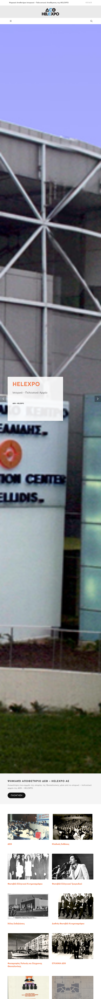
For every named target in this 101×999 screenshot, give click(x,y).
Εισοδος (89, 2)
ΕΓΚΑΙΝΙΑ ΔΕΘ (59, 963)
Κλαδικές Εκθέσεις (60, 844)
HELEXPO (26, 384)
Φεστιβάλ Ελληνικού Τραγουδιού (67, 884)
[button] (3, 399)
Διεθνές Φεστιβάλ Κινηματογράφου (68, 924)
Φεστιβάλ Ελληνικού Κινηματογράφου (25, 884)
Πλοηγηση (16, 795)
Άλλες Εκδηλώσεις (16, 924)
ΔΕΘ (10, 844)
